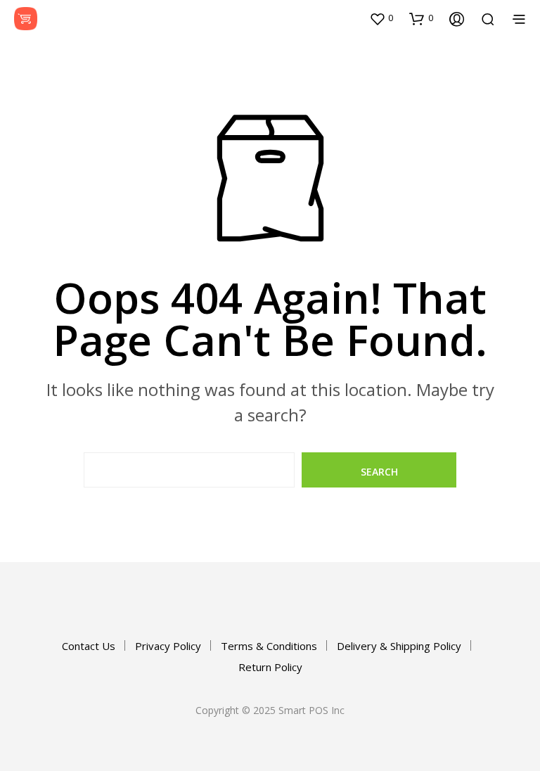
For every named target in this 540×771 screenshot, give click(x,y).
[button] (381, 18)
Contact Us (88, 646)
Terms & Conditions (269, 646)
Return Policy (270, 667)
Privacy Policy (168, 646)
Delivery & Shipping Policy (399, 646)
